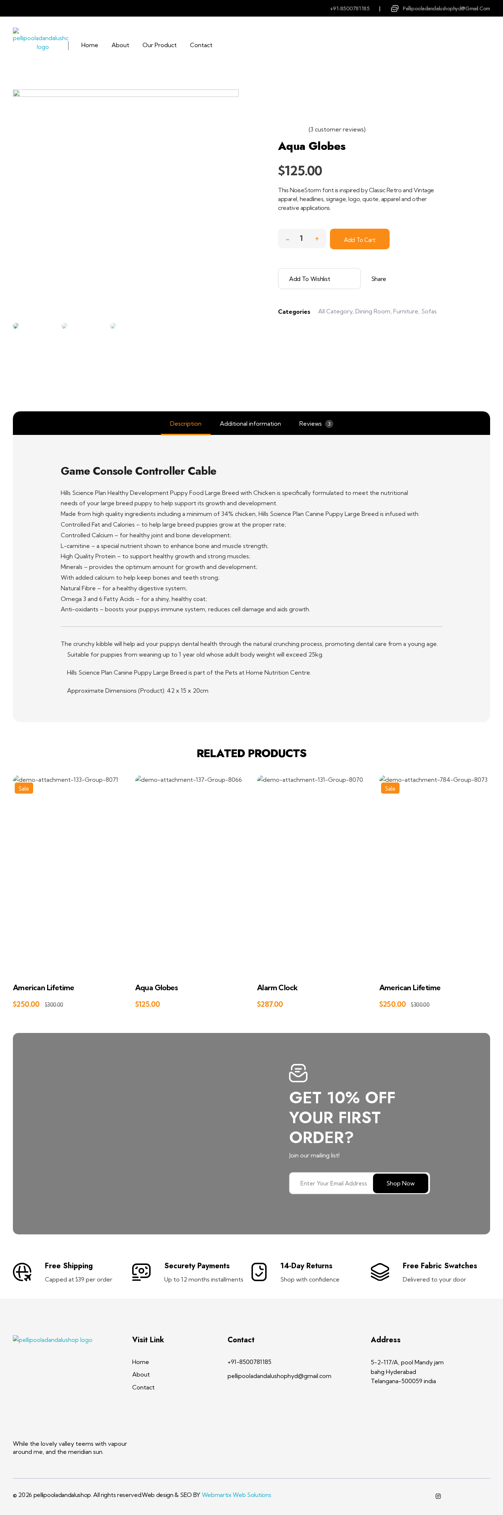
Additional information (250, 423)
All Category (335, 311)
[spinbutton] (302, 238)
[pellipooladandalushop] (43, 46)
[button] (316, 237)
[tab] (186, 423)
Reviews (315, 423)
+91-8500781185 (350, 8)
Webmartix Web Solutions (236, 1494)
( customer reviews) (337, 129)
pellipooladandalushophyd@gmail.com (446, 8)
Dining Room (372, 311)
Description (185, 423)
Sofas (429, 311)
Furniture (405, 311)
